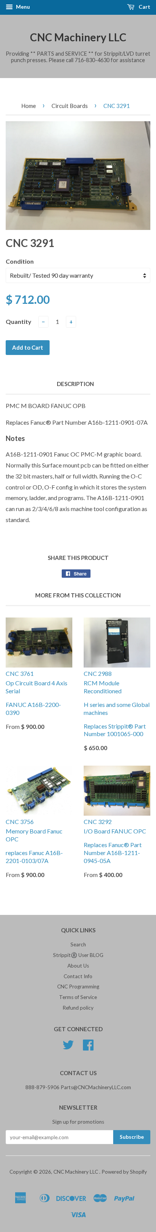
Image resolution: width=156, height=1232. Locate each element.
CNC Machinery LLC (78, 37)
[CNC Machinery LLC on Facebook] (88, 1047)
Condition (20, 261)
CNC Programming (78, 986)
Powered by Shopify (124, 1172)
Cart (143, 6)
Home (28, 105)
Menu (22, 6)
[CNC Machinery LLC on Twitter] (68, 1047)
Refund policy (78, 1008)
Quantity (18, 321)
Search (78, 944)
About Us (78, 966)
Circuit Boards (69, 105)
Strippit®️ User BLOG (78, 955)
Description (75, 383)
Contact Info (78, 976)
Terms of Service (78, 997)
